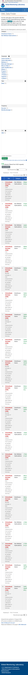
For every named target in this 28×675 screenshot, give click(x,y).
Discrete (3, 108)
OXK (2, 133)
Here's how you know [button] (13, 2)
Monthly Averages (6, 110)
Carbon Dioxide (5, 58)
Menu (3, 10)
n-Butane (3, 78)
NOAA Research (6, 672)
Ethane (3, 69)
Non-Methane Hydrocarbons (8, 35)
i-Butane (3, 73)
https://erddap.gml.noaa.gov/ (8, 622)
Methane (3, 62)
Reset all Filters (5, 167)
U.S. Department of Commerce (10, 667)
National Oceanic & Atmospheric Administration (10, 670)
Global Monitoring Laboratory (15, 4)
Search (5, 158)
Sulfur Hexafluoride (6, 67)
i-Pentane (4, 74)
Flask (2, 83)
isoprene (3, 76)
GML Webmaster (22, 624)
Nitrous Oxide (5, 65)
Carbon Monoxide (6, 60)
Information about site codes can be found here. (14, 160)
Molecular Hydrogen (6, 64)
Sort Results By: (12, 169)
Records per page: (18, 175)
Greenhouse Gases (6, 33)
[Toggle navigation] (25, 9)
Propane (3, 71)
